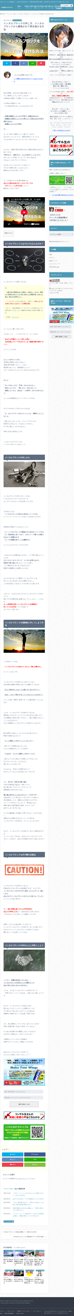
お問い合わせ (69, 6)
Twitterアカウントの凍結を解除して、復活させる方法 (20, 1232)
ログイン (23, 1178)
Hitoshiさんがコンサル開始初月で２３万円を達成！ (29, 1236)
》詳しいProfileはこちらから (61, 130)
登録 (50, 254)
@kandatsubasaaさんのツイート (59, 241)
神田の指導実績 (59, 7)
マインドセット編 (48, 6)
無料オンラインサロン (39, 7)
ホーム (19, 6)
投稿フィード (53, 261)
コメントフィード (54, 264)
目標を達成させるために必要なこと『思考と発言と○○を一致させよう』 (28, 1209)
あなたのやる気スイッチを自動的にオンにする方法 (28, 1199)
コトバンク (15, 317)
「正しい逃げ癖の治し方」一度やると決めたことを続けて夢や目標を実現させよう (28, 1203)
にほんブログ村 (54, 292)
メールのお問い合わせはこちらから (63, 195)
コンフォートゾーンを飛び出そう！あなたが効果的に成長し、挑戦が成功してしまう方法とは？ (28, 1215)
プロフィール (29, 6)
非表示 (10, 233)
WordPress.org (54, 267)
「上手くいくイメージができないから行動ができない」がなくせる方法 (28, 1194)
